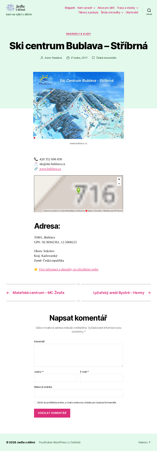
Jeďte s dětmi (26, 442)
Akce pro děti (106, 7)
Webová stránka (43, 386)
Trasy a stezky (126, 7)
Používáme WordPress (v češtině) (59, 442)
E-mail (84, 372)
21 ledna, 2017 (79, 57)
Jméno (39, 372)
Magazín (70, 7)
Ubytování (132, 12)
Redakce (57, 57)
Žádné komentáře (106, 57)
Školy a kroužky (110, 12)
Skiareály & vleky (78, 33)
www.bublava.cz (50, 169)
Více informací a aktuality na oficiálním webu (68, 269)
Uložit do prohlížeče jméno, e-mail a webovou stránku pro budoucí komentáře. (77, 402)
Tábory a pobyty (88, 12)
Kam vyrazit (85, 7)
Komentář (39, 341)
